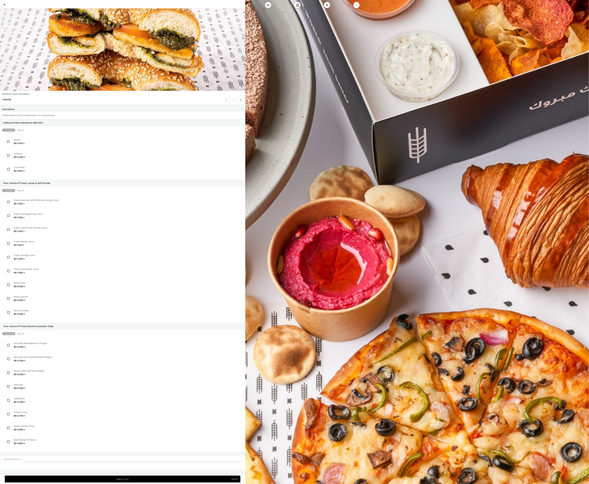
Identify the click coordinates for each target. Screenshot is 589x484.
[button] (122, 122)
